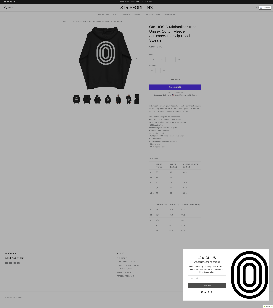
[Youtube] (205, 292)
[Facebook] (202, 292)
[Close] (266, 252)
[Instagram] (208, 292)
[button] (265, 7)
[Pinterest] (211, 292)
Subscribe (207, 285)
